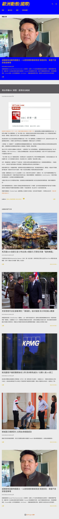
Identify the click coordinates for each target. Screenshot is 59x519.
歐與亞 (20, 199)
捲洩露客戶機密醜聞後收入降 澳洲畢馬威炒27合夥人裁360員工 (27, 372)
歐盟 (17, 10)
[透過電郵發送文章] (24, 199)
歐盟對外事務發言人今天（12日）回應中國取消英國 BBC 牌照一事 (18, 131)
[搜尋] (52, 3)
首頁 (3, 10)
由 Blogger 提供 (30, 514)
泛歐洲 (7, 199)
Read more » (53, 264)
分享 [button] (3, 77)
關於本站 (10, 10)
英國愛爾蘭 (12, 199)
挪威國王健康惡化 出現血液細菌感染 (17, 432)
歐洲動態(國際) (16, 4)
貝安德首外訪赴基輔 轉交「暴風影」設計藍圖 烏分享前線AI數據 (28, 311)
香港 (17, 199)
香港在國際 (25, 10)
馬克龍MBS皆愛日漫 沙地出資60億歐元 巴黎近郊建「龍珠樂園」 (28, 252)
